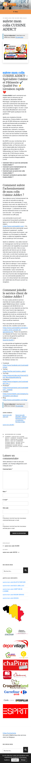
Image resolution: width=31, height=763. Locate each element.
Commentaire (7, 469)
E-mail (5, 500)
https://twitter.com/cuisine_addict (14, 371)
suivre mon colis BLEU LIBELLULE (13, 585)
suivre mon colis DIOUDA (11, 598)
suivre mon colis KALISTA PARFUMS (14, 582)
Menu (16, 11)
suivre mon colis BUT (8, 424)
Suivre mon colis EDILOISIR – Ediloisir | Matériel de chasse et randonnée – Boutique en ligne (21, 418)
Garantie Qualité (8, 340)
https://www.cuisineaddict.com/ (13, 226)
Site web (5, 508)
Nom (5, 491)
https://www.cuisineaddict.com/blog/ (15, 400)
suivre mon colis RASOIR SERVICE (13, 594)
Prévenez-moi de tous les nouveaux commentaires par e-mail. (14, 519)
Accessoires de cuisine (13, 434)
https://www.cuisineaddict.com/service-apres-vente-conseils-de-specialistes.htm (15, 330)
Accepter (15, 760)
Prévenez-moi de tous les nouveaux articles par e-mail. (14, 527)
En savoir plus (19, 37)
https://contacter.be (9, 733)
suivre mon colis (21, 18)
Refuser (23, 760)
